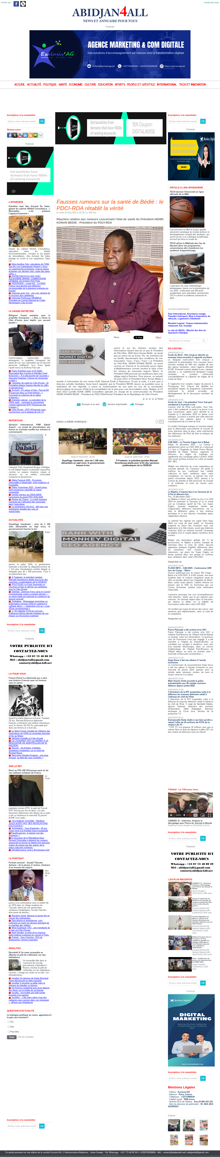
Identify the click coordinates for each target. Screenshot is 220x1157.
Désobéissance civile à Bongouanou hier (31, 850)
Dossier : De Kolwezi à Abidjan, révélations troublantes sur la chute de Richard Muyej (26, 750)
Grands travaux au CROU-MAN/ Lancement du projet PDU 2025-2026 (26, 495)
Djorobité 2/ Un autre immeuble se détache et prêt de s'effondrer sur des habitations (27, 955)
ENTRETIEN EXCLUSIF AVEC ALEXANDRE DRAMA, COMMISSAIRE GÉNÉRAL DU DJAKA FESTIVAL (27, 278)
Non (12, 1026)
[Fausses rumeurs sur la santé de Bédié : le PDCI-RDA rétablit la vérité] (110, 227)
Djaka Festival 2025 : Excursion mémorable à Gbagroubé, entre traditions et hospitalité (29, 482)
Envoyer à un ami (90, 404)
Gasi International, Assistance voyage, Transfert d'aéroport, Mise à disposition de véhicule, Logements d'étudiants (189, 305)
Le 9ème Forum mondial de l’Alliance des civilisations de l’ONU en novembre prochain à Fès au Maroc (29, 733)
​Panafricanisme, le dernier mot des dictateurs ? (26, 834)
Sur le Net (15, 766)
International (167, 85)
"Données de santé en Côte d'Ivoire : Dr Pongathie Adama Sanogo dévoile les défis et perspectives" (29, 385)
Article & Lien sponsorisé (186, 176)
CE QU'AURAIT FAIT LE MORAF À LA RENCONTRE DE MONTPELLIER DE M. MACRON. (28, 743)
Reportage (16, 420)
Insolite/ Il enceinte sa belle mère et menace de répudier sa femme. (27, 984)
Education (105, 85)
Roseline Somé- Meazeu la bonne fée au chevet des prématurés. (29, 916)
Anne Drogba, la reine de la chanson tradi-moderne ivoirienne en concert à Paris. (29, 933)
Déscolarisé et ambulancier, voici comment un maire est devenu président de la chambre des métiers (29, 923)
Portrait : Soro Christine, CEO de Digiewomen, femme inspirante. (25, 938)
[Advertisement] (80, 98)
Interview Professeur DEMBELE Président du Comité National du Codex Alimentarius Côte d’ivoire (27, 300)
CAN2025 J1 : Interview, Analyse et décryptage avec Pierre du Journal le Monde (190, 810)
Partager (139, 404)
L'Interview (16, 202)
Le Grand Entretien (21, 311)
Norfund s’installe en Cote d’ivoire (27, 738)
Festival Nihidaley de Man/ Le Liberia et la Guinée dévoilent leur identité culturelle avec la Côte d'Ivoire (202, 909)
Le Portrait (16, 858)
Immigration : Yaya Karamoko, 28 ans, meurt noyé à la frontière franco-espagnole (28, 829)
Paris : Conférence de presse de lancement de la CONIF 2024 (201, 949)
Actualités (16, 520)
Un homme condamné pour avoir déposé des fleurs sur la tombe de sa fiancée (29, 989)
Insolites (15, 948)
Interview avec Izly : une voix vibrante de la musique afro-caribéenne (29, 294)
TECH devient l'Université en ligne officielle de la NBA (187, 182)
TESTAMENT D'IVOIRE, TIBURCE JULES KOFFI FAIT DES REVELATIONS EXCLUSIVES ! (28, 823)
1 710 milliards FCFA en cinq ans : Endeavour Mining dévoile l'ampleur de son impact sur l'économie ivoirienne (28, 613)
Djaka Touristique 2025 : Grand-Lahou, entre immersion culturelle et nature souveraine (28, 489)
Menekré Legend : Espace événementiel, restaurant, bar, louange (188, 313)
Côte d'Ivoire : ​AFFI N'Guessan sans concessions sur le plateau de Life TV (27, 410)
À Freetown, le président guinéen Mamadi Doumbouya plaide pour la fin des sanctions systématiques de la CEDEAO (28, 579)
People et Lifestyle (141, 85)
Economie (76, 85)
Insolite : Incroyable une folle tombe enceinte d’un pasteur (27, 993)
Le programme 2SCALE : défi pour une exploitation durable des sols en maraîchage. (28, 509)
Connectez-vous (211, 2)
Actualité (34, 85)
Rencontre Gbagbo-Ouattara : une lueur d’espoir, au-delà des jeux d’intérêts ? (28, 756)
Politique (50, 85)
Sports (120, 85)
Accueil (20, 85)
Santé (63, 85)
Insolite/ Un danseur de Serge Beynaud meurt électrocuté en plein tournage (28, 979)
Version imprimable (117, 404)
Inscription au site (110, 1144)
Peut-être (14, 1031)
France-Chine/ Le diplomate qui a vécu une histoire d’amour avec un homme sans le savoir (28, 680)
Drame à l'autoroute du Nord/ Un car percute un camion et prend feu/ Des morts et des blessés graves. (202, 891)
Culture (91, 85)
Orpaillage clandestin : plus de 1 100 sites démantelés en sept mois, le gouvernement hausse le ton (29, 526)
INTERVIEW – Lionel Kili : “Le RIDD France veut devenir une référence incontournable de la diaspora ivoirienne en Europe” (28, 287)
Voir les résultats (26, 1037)
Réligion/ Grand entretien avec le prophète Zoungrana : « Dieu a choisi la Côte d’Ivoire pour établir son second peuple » (29, 319)
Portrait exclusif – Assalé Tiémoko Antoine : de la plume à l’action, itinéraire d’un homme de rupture (29, 865)
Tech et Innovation (192, 85)
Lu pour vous (17, 673)
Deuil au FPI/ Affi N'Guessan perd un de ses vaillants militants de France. (28, 771)
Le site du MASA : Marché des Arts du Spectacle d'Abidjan (187, 320)
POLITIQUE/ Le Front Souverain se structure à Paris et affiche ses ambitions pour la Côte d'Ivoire (28, 586)
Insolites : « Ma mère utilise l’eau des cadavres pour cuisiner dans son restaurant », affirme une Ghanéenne (29, 1000)
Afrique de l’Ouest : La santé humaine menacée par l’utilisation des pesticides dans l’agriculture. (28, 501)
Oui (12, 1021)
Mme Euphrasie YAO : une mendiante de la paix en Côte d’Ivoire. (29, 929)
